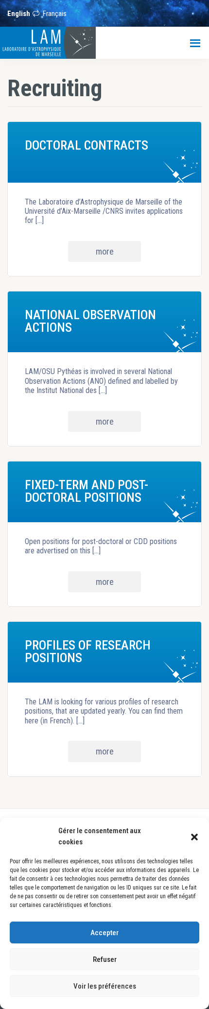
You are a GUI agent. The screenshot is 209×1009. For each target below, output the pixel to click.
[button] (194, 836)
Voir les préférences (104, 986)
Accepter (104, 932)
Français (55, 13)
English (18, 13)
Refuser (105, 959)
